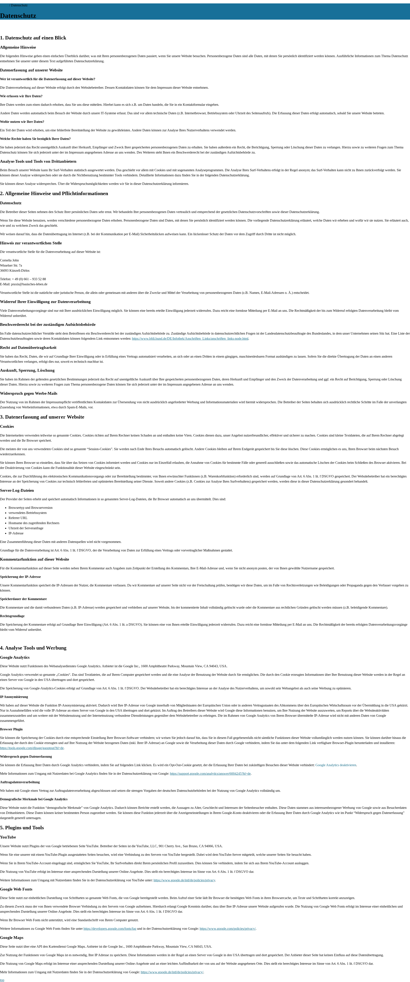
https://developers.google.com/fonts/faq (109, 928)
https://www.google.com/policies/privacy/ (228, 928)
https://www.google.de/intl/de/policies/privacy (184, 880)
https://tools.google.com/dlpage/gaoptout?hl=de (32, 748)
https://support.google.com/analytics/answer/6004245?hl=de (210, 773)
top (2, 980)
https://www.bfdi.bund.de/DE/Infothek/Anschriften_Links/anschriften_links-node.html (190, 338)
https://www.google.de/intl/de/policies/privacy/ (172, 972)
